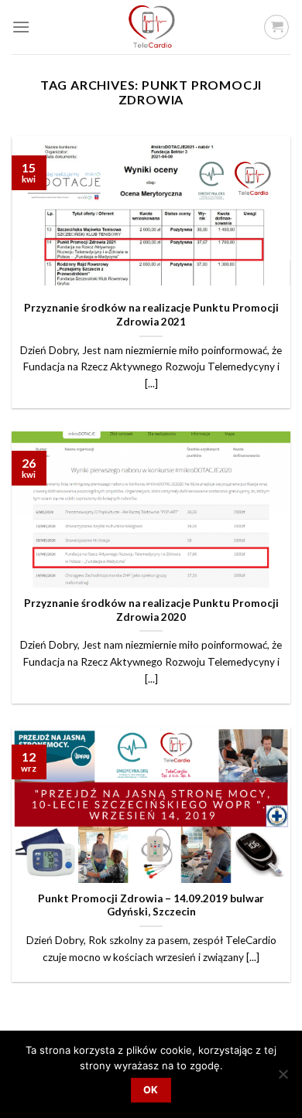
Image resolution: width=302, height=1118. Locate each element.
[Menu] (21, 27)
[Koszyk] (276, 27)
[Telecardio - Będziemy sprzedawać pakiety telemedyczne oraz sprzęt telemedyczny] (151, 27)
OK (151, 1090)
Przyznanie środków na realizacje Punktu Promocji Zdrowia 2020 (151, 610)
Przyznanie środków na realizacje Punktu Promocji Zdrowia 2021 (151, 315)
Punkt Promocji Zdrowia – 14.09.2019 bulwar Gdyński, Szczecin (151, 905)
